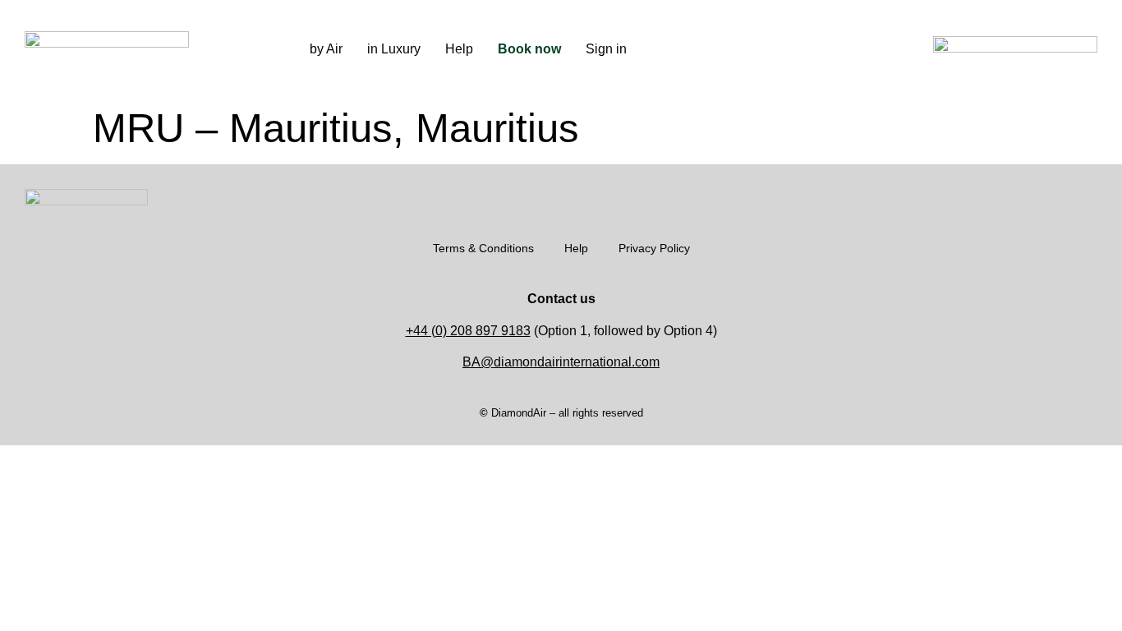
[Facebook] (779, 49)
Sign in (606, 49)
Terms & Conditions (483, 248)
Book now (529, 49)
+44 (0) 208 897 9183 (468, 331)
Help (459, 49)
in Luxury (394, 49)
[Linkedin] (804, 49)
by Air (326, 49)
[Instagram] (755, 49)
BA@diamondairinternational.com (561, 362)
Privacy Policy (654, 248)
